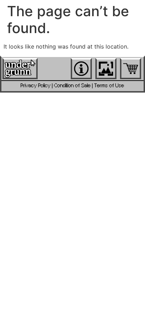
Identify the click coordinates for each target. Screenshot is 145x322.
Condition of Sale (72, 85)
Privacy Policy (36, 85)
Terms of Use (109, 85)
